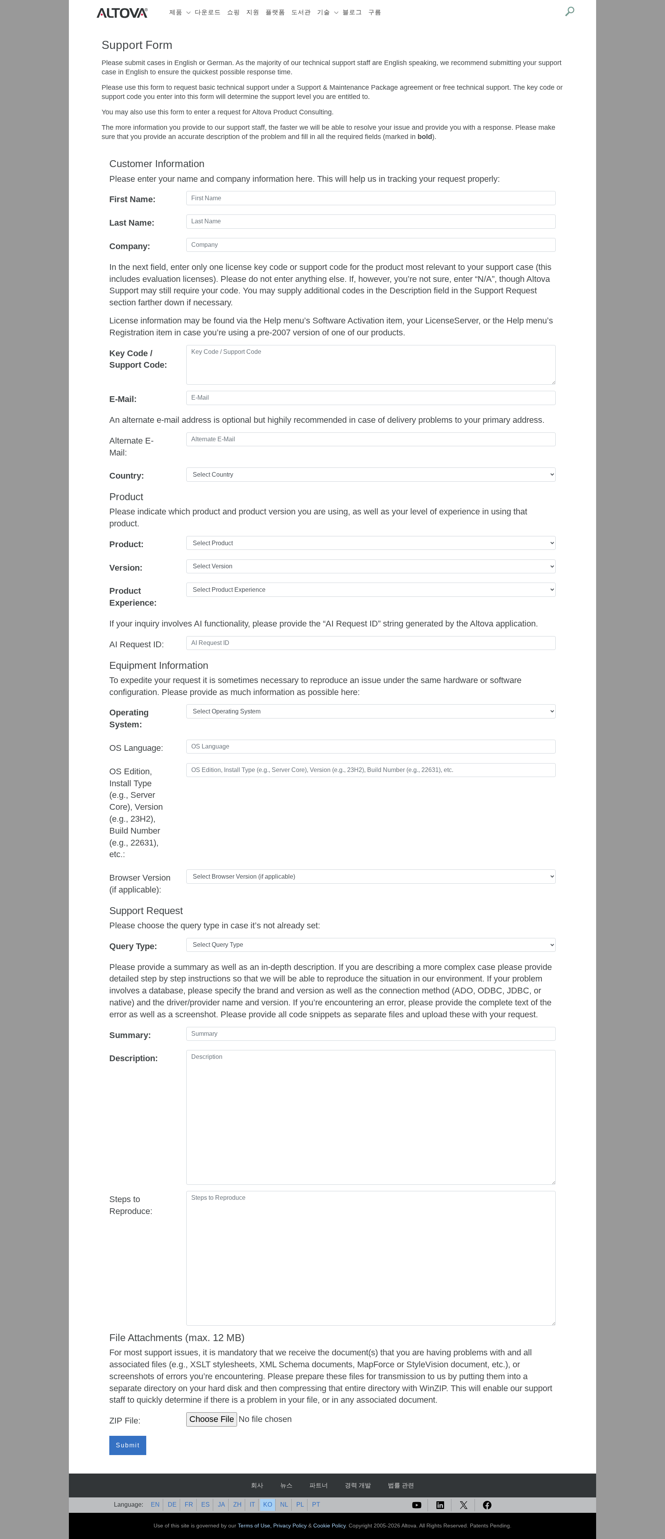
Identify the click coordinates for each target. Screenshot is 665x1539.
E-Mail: (123, 399)
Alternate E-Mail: (131, 446)
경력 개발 (358, 1485)
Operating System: (129, 718)
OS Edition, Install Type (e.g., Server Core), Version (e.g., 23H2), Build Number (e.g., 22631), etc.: (136, 813)
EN (155, 1504)
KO (267, 1504)
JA (221, 1504)
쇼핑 (233, 12)
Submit (128, 1445)
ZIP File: (124, 1420)
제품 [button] (175, 12)
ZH (237, 1504)
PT (316, 1504)
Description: (133, 1058)
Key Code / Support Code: (138, 359)
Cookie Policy (329, 1525)
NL (284, 1504)
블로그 (352, 12)
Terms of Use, (255, 1525)
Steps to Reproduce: (130, 1205)
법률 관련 (401, 1485)
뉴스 (286, 1485)
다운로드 (208, 12)
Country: (126, 476)
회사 (257, 1485)
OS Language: (136, 748)
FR (189, 1504)
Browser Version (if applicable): (139, 883)
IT (252, 1504)
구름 (374, 12)
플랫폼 (275, 12)
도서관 (301, 12)
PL (300, 1504)
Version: (125, 568)
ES (205, 1504)
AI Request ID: (136, 644)
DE (172, 1504)
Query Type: (133, 946)
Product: (126, 544)
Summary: (130, 1035)
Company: (129, 246)
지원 (252, 12)
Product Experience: (133, 597)
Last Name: (131, 223)
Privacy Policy (290, 1525)
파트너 (318, 1485)
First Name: (132, 199)
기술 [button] (323, 12)
